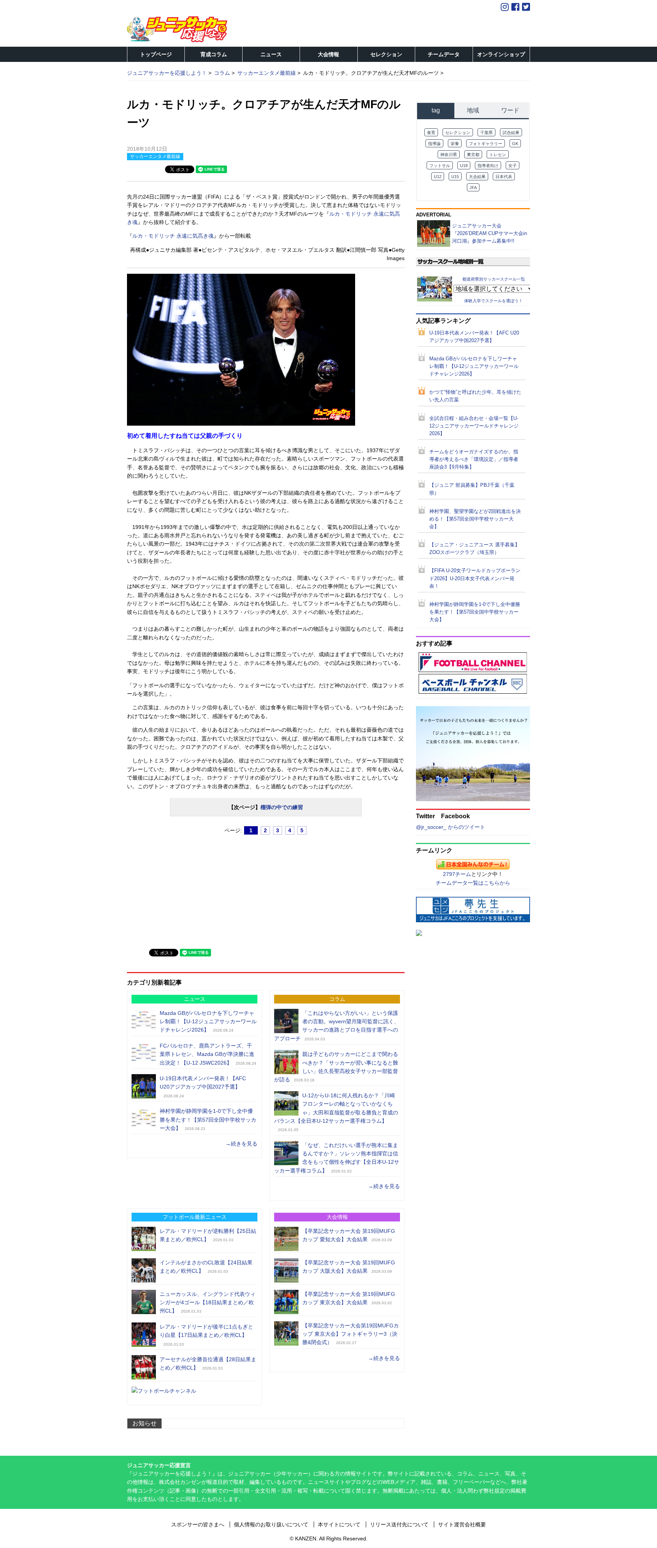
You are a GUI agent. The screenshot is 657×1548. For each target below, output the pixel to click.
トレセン (497, 154)
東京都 (473, 154)
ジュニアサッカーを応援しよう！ (167, 73)
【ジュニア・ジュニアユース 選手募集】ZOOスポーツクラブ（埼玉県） (474, 548)
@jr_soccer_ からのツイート (450, 827)
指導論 (434, 143)
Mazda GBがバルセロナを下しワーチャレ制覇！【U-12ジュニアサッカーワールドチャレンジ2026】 (208, 1021)
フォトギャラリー (485, 143)
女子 (512, 165)
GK (515, 143)
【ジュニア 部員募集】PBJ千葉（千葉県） (471, 489)
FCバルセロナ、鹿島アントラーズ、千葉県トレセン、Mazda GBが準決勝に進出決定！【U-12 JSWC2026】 (207, 1054)
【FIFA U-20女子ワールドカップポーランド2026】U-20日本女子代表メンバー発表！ (475, 578)
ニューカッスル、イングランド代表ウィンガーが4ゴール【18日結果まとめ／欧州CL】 (208, 1302)
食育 (431, 132)
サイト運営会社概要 (462, 1524)
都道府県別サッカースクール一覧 (493, 278)
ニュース (271, 54)
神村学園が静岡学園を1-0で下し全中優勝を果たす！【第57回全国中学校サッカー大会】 (208, 1119)
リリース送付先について (399, 1524)
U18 (464, 165)
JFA (473, 187)
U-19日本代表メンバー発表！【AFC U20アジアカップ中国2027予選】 (474, 336)
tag (436, 110)
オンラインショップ (501, 54)
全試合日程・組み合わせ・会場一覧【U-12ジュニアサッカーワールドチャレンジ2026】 (474, 426)
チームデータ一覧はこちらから (473, 883)
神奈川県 (448, 154)
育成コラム (213, 54)
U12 (437, 176)
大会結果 (477, 176)
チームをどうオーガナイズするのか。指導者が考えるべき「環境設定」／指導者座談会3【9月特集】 (473, 459)
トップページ (156, 54)
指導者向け (488, 165)
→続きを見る (241, 1144)
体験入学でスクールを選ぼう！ (493, 300)
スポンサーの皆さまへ (197, 1524)
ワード (510, 110)
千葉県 (486, 132)
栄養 (455, 143)
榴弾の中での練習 (281, 807)
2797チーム (457, 874)
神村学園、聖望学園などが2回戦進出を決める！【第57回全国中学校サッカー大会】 (475, 519)
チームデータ (444, 54)
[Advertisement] (184, 888)
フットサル (439, 165)
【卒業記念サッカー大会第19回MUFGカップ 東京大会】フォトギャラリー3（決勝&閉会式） (350, 1334)
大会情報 (328, 54)
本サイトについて (339, 1524)
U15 (455, 176)
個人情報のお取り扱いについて (271, 1524)
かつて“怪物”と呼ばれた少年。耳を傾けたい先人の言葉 (475, 396)
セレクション (386, 54)
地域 (473, 110)
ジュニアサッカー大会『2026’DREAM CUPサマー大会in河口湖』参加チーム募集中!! (489, 233)
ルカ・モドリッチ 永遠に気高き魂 (173, 236)
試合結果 (511, 132)
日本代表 (503, 176)
